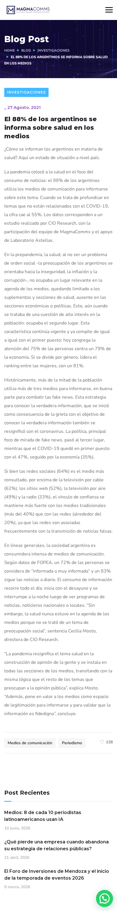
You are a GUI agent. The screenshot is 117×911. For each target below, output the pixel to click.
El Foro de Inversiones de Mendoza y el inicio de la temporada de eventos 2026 (56, 875)
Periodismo (72, 743)
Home (9, 50)
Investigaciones (53, 50)
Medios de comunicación (30, 743)
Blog (26, 50)
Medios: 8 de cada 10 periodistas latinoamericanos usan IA (42, 816)
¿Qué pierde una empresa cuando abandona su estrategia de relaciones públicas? (56, 845)
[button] (104, 898)
